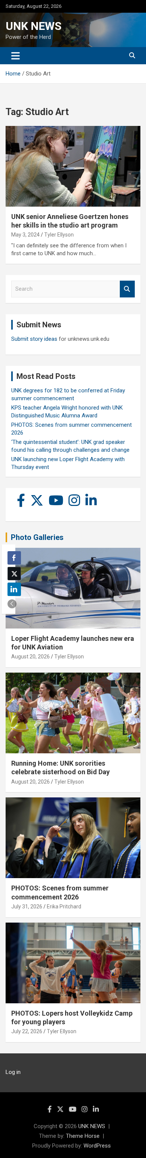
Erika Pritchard (64, 907)
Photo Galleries (37, 537)
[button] (11, 603)
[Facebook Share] (14, 558)
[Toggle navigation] (15, 55)
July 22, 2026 (26, 1031)
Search (127, 289)
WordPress (97, 1145)
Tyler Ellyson (59, 235)
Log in (13, 1072)
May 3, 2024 (25, 235)
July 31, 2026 (26, 907)
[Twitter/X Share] (14, 573)
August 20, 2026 (30, 657)
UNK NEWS (33, 26)
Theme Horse (83, 1136)
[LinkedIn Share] (14, 589)
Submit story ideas (34, 339)
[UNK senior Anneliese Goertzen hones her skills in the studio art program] (73, 166)
